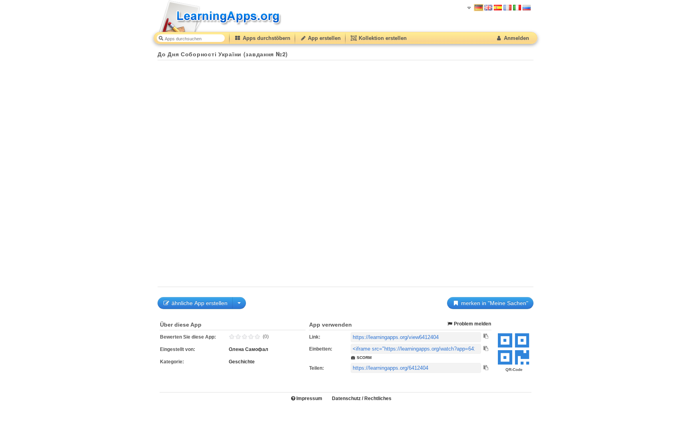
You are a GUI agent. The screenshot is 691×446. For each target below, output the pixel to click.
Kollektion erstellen (382, 38)
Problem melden (472, 323)
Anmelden (515, 38)
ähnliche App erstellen (199, 303)
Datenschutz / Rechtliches (361, 398)
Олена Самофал (248, 349)
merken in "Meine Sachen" (493, 303)
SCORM (363, 357)
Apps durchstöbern (265, 38)
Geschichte (242, 362)
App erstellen (323, 38)
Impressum (308, 398)
